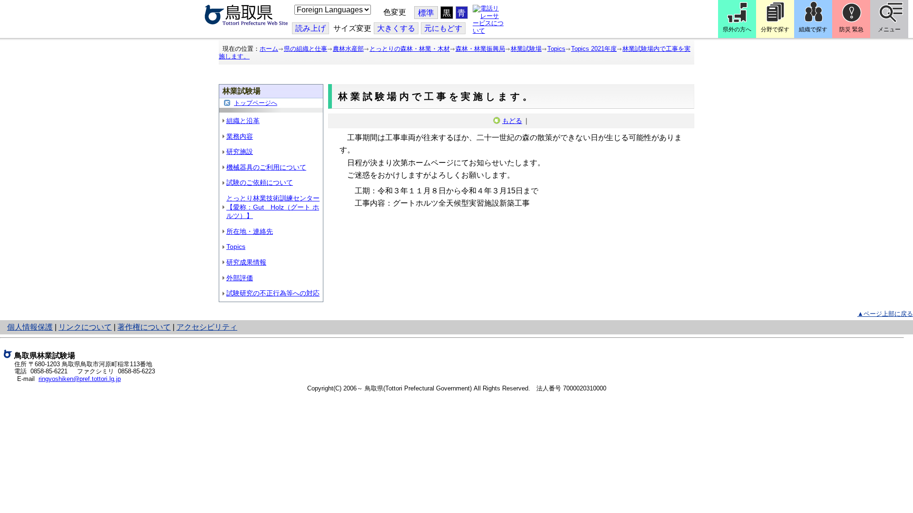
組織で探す (813, 29)
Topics (556, 48)
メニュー (889, 29)
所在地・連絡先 (249, 231)
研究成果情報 (246, 262)
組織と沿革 (243, 120)
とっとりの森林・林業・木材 (409, 48)
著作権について (144, 327)
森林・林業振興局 (480, 48)
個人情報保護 (30, 327)
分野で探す (775, 29)
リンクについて (85, 327)
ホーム (269, 48)
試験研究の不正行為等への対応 (273, 293)
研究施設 (239, 151)
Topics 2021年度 (594, 48)
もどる (512, 120)
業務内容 (239, 136)
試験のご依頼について (259, 182)
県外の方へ (737, 29)
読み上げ (310, 28)
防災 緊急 (851, 29)
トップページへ (255, 102)
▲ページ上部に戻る (885, 313)
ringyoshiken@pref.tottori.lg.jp (80, 378)
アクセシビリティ (206, 327)
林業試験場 (526, 48)
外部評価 (239, 278)
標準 (426, 13)
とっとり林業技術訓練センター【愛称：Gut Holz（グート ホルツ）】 (273, 206)
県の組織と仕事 (305, 48)
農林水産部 (348, 48)
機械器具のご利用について (266, 167)
